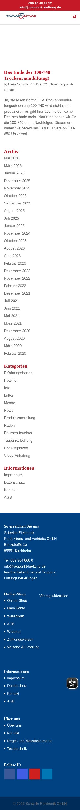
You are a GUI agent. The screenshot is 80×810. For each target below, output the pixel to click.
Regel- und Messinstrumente (29, 741)
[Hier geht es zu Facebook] (9, 774)
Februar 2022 (15, 286)
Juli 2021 (11, 301)
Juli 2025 (11, 218)
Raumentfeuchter (18, 433)
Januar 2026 (14, 173)
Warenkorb (15, 616)
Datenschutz (14, 482)
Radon (9, 425)
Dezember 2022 (17, 271)
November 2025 (17, 188)
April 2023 (12, 256)
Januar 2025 (14, 226)
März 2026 (13, 166)
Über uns (14, 725)
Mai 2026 (11, 158)
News (53, 84)
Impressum (13, 475)
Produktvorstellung (19, 418)
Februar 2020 (15, 353)
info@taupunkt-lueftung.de (25, 566)
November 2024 (17, 233)
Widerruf (13, 632)
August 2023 (14, 248)
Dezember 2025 (17, 181)
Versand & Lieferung (23, 647)
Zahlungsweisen (20, 639)
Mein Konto (16, 608)
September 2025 (17, 203)
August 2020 (14, 338)
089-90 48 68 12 (40, 3)
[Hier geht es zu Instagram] (22, 774)
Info (7, 388)
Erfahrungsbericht (19, 373)
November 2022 (17, 278)
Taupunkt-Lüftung (18, 440)
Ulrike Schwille (18, 84)
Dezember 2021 (17, 293)
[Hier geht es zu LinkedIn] (47, 774)
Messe (9, 403)
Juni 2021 (12, 308)
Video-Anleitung (17, 455)
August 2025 (14, 211)
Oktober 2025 (15, 196)
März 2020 (13, 346)
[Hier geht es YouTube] (34, 774)
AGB (8, 497)
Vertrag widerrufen (53, 596)
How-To (10, 380)
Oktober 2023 (15, 241)
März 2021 (13, 323)
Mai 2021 (11, 316)
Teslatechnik (17, 749)
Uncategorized (16, 448)
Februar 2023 (15, 263)
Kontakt (10, 490)
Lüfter (9, 395)
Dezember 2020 (17, 331)
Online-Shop (17, 600)
